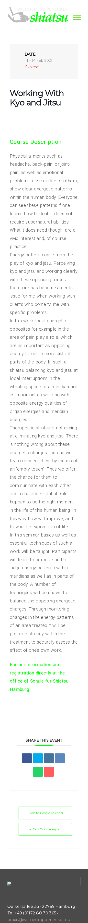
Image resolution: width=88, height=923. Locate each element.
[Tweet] (38, 758)
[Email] (49, 772)
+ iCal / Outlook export (45, 829)
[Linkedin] (49, 758)
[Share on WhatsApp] (38, 772)
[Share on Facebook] (27, 758)
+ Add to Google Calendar (45, 813)
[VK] (60, 758)
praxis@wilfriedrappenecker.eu (39, 919)
